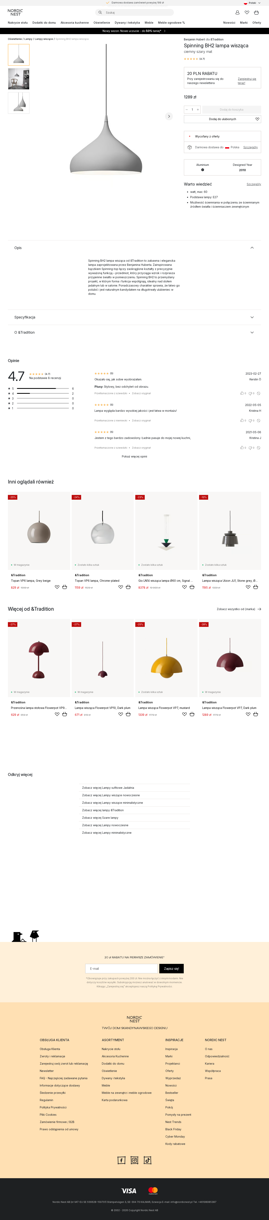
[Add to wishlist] (57, 587)
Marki (244, 22)
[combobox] (252, 3)
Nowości (229, 22)
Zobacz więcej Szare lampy (100, 817)
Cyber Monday (175, 1136)
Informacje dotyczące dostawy (60, 1085)
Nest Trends (173, 1122)
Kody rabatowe (175, 1143)
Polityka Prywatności (53, 1107)
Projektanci (172, 1063)
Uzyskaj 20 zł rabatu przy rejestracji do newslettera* (138, 2)
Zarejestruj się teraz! (247, 81)
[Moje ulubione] (247, 12)
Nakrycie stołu (18, 22)
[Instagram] (134, 1159)
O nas (208, 1049)
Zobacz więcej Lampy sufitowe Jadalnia (108, 787)
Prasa (208, 1078)
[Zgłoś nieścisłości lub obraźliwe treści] (258, 393)
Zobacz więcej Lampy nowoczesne (105, 825)
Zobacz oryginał (141, 393)
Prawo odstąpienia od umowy (59, 1129)
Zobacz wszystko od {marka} (236, 609)
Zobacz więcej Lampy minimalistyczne (107, 832)
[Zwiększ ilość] (198, 110)
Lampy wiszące (44, 38)
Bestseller (171, 1092)
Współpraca (213, 1071)
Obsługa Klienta (50, 1049)
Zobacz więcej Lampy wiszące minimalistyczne (112, 802)
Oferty (256, 22)
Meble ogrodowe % (171, 22)
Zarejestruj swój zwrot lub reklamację (64, 1063)
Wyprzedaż (173, 1078)
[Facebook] (121, 1159)
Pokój (169, 1107)
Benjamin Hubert (194, 39)
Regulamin (46, 1100)
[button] (194, 59)
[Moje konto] (237, 12)
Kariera (209, 1063)
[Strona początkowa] (15, 12)
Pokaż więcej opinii (134, 456)
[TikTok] (147, 1159)
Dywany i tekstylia (127, 22)
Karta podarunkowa (114, 1100)
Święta (169, 1100)
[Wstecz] (43, 116)
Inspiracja (171, 1049)
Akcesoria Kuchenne (115, 1056)
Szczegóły (250, 147)
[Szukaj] (100, 12)
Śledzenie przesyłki (53, 1092)
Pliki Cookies (48, 1114)
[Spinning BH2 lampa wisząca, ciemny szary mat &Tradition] (106, 116)
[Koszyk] (256, 12)
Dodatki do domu (44, 22)
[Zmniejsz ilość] (186, 110)
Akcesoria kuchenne (75, 22)
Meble (149, 22)
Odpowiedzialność (217, 1056)
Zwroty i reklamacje (52, 1056)
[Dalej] (169, 116)
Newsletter (47, 1071)
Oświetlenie (102, 22)
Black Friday (173, 1129)
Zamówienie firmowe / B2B (57, 1122)
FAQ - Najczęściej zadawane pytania (63, 1078)
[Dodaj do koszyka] (64, 586)
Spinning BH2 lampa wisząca (72, 38)
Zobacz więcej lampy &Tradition (103, 810)
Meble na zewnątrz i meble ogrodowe (127, 1092)
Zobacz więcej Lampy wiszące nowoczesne (111, 795)
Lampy (28, 38)
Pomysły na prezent (178, 1114)
